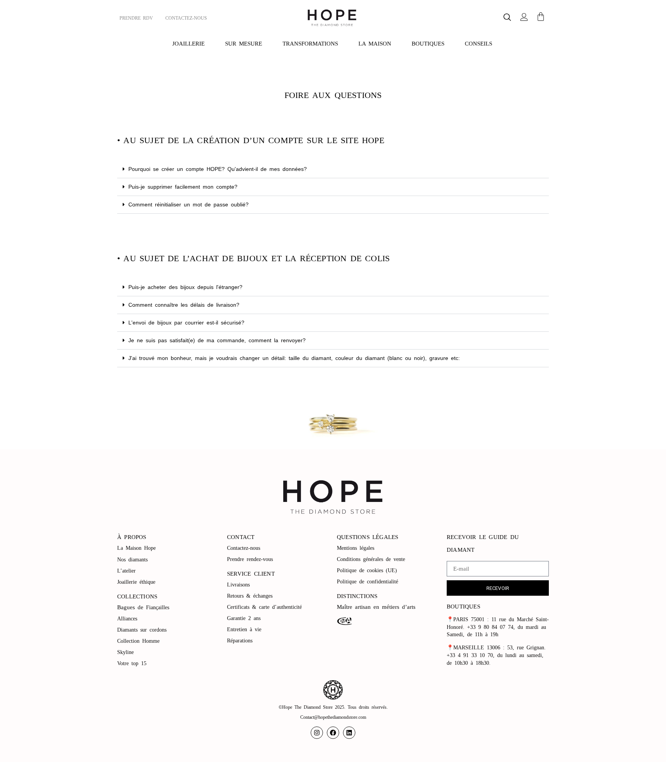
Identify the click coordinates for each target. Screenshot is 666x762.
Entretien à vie (245, 629)
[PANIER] (540, 16)
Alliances (127, 619)
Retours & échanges (249, 596)
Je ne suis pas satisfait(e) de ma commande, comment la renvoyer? (217, 340)
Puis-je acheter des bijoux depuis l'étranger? (185, 287)
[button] (507, 18)
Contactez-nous (245, 548)
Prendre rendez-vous (250, 559)
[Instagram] (317, 733)
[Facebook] (333, 733)
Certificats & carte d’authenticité (264, 607)
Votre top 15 (133, 663)
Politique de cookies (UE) (367, 570)
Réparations (241, 641)
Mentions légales (357, 548)
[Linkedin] (349, 733)
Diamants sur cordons (143, 630)
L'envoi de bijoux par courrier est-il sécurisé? (186, 322)
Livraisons (238, 585)
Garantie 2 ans (244, 618)
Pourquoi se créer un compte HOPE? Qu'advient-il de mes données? (217, 169)
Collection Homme (139, 641)
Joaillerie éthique (136, 582)
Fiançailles (157, 607)
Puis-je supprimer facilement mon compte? (182, 187)
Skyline (125, 652)
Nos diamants (132, 560)
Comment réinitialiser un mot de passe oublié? (188, 204)
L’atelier (126, 571)
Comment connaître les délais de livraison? (183, 305)
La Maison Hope (136, 548)
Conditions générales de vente (371, 559)
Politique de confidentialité (369, 582)
